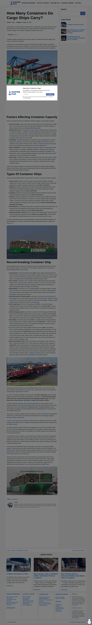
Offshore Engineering (10, 603)
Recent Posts (14, 499)
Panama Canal (11, 450)
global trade (45, 464)
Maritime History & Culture (28, 600)
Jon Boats (58, 605)
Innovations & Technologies (12, 602)
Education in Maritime (60, 598)
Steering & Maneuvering (28, 602)
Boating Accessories (60, 608)
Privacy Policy (73, 622)
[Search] (82, 13)
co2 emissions (35, 302)
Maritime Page (13, 622)
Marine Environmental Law (44, 602)
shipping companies (35, 353)
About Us (77, 603)
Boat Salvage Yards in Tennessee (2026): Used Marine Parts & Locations (76, 38)
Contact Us (83, 622)
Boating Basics (59, 609)
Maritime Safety (26, 603)
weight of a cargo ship (30, 130)
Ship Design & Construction (12, 596)
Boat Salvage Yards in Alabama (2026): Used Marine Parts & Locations (76, 31)
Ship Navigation (26, 599)
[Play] (32, 371)
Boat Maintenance (59, 607)
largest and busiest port (18, 138)
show (15, 34)
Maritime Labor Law (43, 605)
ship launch (23, 275)
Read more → (10, 585)
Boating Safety (59, 611)
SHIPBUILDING (10, 608)
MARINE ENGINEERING (13, 594)
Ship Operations (26, 598)
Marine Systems (9, 598)
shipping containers (33, 147)
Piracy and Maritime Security (45, 603)
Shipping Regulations (43, 598)
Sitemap (78, 622)
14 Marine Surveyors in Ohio (75, 24)
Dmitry (16, 502)
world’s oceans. (13, 424)
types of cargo (52, 157)
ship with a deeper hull (45, 143)
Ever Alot (12, 327)
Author (8, 499)
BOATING (58, 601)
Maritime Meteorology (27, 604)
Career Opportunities (60, 597)
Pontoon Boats (59, 604)
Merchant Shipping (27, 596)
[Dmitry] (10, 507)
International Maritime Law (44, 597)
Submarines (8, 604)
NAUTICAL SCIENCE (29, 594)
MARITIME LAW (43, 594)
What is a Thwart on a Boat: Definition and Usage (18, 550)
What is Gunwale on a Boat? (78, 550)
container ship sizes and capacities (28, 403)
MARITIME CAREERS (62, 594)
